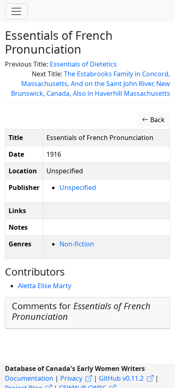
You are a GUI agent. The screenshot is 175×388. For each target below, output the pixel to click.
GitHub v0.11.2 (121, 378)
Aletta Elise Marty (44, 285)
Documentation (29, 378)
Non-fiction (76, 243)
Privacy (71, 378)
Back (157, 119)
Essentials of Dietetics (83, 64)
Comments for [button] (81, 311)
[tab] (87, 313)
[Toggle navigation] (16, 11)
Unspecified (77, 187)
